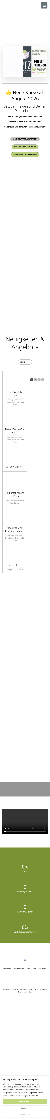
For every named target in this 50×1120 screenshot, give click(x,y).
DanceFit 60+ (15, 565)
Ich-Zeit (14, 194)
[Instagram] (22, 980)
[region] (25, 1098)
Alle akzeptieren (25, 1102)
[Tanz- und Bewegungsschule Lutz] (25, 959)
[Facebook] (29, 980)
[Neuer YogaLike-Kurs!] (15, 379)
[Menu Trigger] (44, 5)
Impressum (7, 969)
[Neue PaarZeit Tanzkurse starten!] (15, 514)
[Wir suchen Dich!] (15, 453)
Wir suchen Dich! (14, 466)
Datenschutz (19, 969)
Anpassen (25, 1108)
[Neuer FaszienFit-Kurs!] (15, 416)
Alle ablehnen (25, 1115)
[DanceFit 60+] (15, 552)
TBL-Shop (42, 969)
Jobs (34, 969)
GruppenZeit (15, 292)
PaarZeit (19, 239)
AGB (28, 969)
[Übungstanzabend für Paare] (15, 480)
